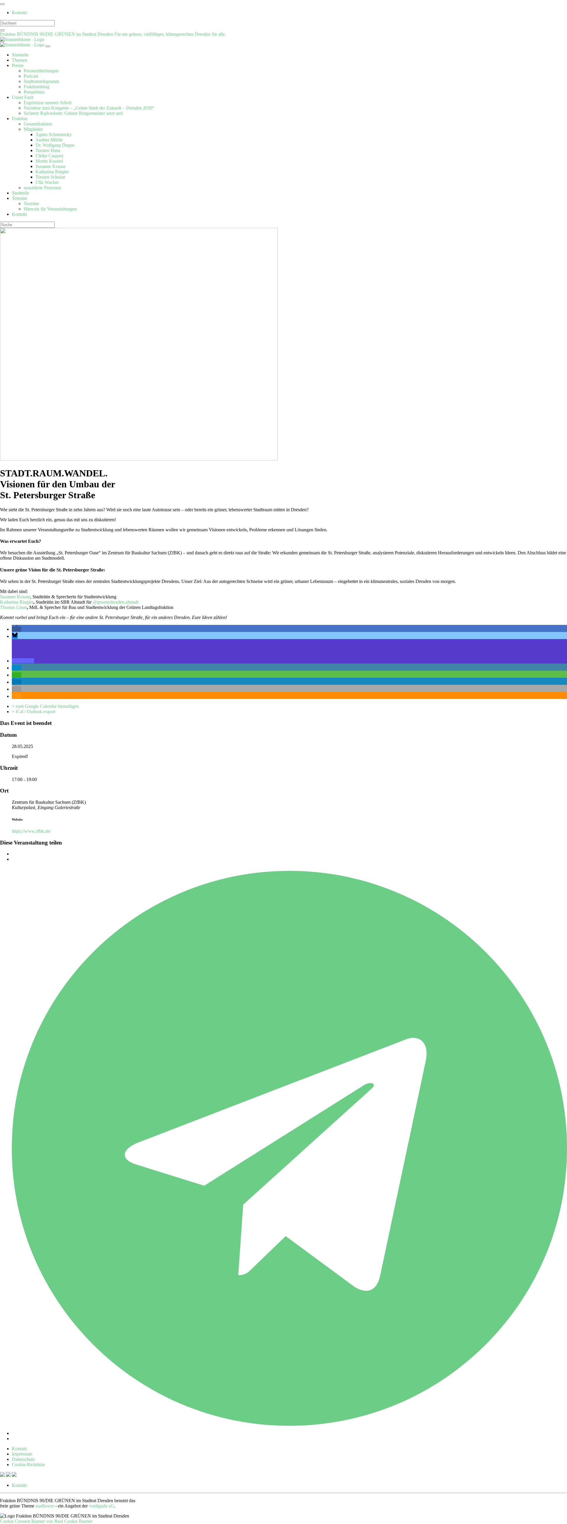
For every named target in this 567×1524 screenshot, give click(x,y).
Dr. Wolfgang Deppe (54, 145)
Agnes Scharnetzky (53, 134)
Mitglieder (33, 129)
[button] (16, 629)
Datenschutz (23, 1459)
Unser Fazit (22, 97)
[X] (3, 1475)
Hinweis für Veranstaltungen (50, 208)
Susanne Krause (50, 166)
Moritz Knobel (49, 161)
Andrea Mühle (49, 139)
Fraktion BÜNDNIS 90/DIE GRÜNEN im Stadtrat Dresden (57, 34)
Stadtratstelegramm (41, 81)
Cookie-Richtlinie (28, 1464)
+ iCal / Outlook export (33, 711)
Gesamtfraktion (38, 123)
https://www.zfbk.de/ (31, 831)
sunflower (44, 1505)
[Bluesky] (9, 1475)
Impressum (22, 1453)
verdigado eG (101, 1505)
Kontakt (19, 12)
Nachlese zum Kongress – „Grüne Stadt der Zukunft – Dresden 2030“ (89, 107)
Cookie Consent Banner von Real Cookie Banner (46, 1521)
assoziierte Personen (42, 187)
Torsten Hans (47, 150)
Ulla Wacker (47, 182)
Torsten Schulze (50, 176)
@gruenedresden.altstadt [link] (116, 602)
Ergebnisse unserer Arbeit (47, 102)
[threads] (14, 1475)
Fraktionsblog (36, 86)
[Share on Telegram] (289, 1433)
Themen (19, 60)
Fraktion (19, 118)
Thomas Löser (13, 607)
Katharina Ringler (52, 171)
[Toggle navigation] (2, 4)
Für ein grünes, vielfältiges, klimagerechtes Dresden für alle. (170, 34)
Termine (19, 198)
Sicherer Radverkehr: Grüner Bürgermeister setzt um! (73, 113)
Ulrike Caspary (49, 155)
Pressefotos (34, 91)
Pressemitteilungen (41, 70)
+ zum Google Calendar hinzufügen (45, 706)
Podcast (31, 76)
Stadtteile (20, 192)
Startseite (20, 54)
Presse (18, 65)
